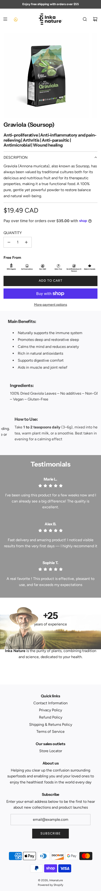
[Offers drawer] (15, 19)
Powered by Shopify (50, 885)
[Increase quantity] (26, 242)
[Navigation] (5, 19)
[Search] (85, 19)
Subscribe (50, 833)
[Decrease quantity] (9, 242)
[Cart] (95, 19)
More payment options (50, 305)
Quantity (13, 233)
